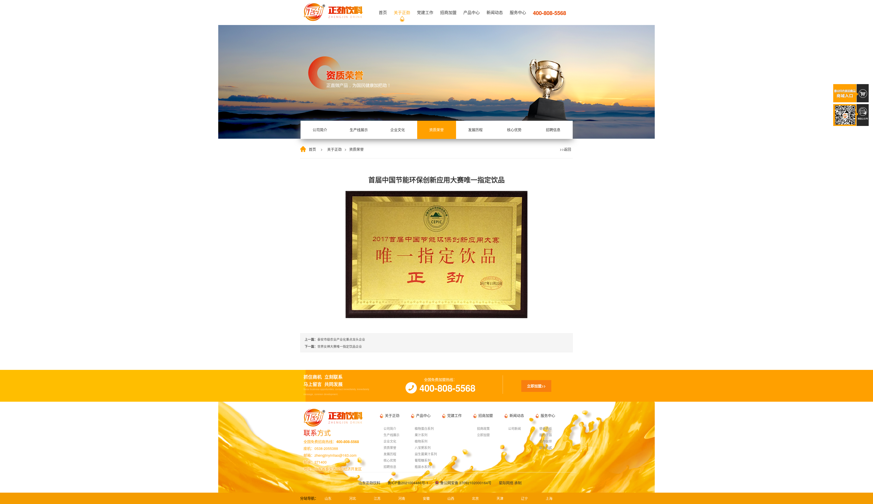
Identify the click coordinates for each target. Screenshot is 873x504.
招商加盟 (448, 12)
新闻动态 (495, 12)
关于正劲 (402, 12)
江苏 (377, 498)
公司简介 (320, 129)
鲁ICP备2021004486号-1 (408, 482)
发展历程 (475, 129)
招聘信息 (553, 129)
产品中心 (471, 12)
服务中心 (518, 12)
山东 (328, 498)
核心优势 (514, 129)
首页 (383, 12)
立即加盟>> (536, 386)
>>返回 (564, 149)
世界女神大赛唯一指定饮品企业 (339, 346)
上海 (549, 498)
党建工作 (425, 12)
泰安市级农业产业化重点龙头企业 (341, 339)
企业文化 (397, 129)
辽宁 (524, 498)
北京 (475, 498)
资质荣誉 (436, 129)
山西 (450, 498)
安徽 (426, 498)
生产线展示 (359, 129)
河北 (352, 498)
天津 (500, 498)
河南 (401, 498)
